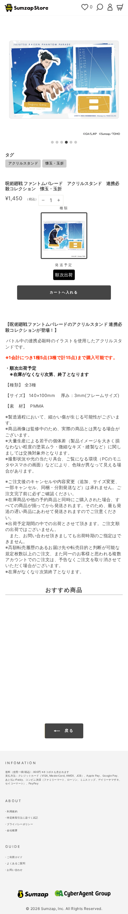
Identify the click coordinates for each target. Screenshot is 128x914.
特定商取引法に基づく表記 (22, 817)
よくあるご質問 (16, 863)
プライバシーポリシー (20, 824)
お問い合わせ (14, 869)
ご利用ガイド (14, 857)
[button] (64, 235)
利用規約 (12, 811)
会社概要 (12, 830)
